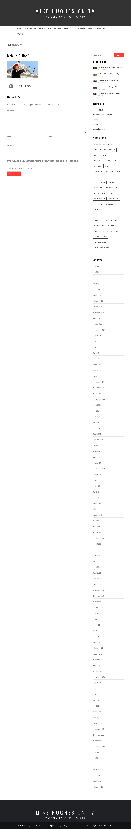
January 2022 (97, 584)
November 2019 (98, 735)
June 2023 (96, 486)
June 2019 (96, 764)
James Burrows (113, 199)
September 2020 (99, 677)
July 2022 (96, 550)
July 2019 (96, 758)
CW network (98, 171)
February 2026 (98, 301)
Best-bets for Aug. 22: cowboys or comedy (108, 80)
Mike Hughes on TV (65, 11)
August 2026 (97, 266)
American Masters (100, 150)
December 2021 (98, 590)
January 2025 (97, 376)
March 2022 (97, 573)
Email (51, 136)
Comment (11, 110)
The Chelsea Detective (101, 242)
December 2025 (98, 312)
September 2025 (99, 330)
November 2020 (98, 665)
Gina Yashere (112, 182)
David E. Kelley (109, 171)
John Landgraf (110, 204)
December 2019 (98, 729)
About (90, 28)
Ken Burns (97, 209)
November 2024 (98, 388)
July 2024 (96, 411)
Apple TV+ (112, 150)
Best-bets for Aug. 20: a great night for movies (109, 93)
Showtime (118, 231)
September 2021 (99, 607)
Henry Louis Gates (108, 193)
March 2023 (97, 503)
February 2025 (98, 370)
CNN (106, 166)
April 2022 (96, 567)
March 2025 (97, 365)
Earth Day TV (98, 177)
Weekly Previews (54, 28)
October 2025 (97, 324)
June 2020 (96, 694)
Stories (42, 28)
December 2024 (98, 382)
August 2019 (97, 752)
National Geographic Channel (104, 215)
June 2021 (96, 625)
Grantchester (98, 188)
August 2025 (97, 336)
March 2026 (97, 295)
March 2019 (97, 781)
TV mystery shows (100, 253)
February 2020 (98, 717)
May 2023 (96, 492)
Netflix (119, 215)
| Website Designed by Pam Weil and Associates (96, 826)
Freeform (116, 177)
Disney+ (119, 171)
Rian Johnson (107, 231)
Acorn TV (111, 144)
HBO (117, 188)
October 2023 (97, 463)
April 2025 (96, 359)
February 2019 (98, 787)
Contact (20, 34)
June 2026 (96, 278)
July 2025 (96, 341)
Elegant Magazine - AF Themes (68, 826)
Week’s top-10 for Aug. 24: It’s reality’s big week (110, 74)
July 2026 (96, 272)
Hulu (118, 193)
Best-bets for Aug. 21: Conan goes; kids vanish (109, 87)
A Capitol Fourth (99, 144)
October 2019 (97, 741)
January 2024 (97, 446)
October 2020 (97, 671)
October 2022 (97, 532)
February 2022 (98, 579)
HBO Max (96, 193)
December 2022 (98, 521)
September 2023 (99, 469)
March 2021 (97, 642)
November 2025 (98, 318)
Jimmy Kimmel (98, 204)
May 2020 (96, 700)
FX (94, 182)
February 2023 (98, 509)
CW (112, 166)
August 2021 (97, 613)
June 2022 (96, 555)
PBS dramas (114, 220)
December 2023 (98, 451)
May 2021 (96, 631)
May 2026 (96, 284)
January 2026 (97, 307)
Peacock (97, 231)
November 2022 (98, 526)
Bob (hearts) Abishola (101, 155)
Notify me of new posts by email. (23, 168)
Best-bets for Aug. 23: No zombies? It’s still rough (110, 67)
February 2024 (98, 440)
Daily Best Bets (30, 28)
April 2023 (96, 498)
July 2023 (96, 480)
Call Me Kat (112, 161)
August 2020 (97, 683)
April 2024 (96, 428)
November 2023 (98, 457)
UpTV (110, 253)
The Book (96, 124)
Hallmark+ (109, 188)
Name (10, 136)
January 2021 (97, 654)
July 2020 (96, 688)
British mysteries (99, 161)
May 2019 (96, 769)
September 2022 (99, 538)
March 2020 (97, 712)
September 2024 (99, 399)
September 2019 (99, 746)
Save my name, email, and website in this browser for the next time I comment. (42, 161)
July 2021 (96, 619)
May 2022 (96, 561)
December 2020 (98, 660)
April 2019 (96, 775)
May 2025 (96, 353)
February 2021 (98, 648)
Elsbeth (107, 177)
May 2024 (96, 422)
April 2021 (96, 636)
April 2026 (96, 289)
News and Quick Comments (74, 28)
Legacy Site (100, 28)
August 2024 (97, 405)
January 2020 (97, 723)
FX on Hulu (101, 182)
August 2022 (97, 544)
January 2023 (97, 515)
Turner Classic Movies (101, 247)
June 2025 (96, 347)
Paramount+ (98, 220)
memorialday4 (25, 86)
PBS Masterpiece (99, 226)
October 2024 (97, 393)
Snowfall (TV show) (100, 237)
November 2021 (98, 596)
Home (19, 28)
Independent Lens (99, 199)
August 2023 (97, 474)
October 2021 (97, 602)
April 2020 (96, 706)
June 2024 (96, 417)
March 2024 (97, 434)
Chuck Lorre (98, 166)
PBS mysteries (112, 226)
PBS (106, 220)
